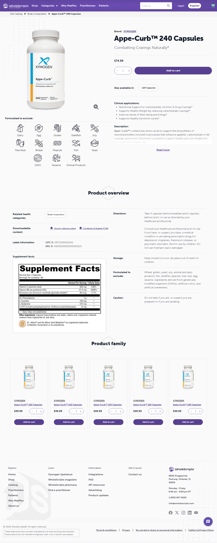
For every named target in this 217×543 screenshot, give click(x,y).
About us (13, 505)
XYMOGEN (129, 31)
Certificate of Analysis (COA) (95, 228)
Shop (35, 5)
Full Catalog (16, 14)
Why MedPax (69, 5)
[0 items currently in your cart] (213, 6)
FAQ (90, 479)
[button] (32, 411)
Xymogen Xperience (60, 474)
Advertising (95, 490)
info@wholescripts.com (181, 503)
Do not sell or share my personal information (159, 530)
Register (195, 5)
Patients (103, 5)
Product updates (98, 495)
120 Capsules (149, 87)
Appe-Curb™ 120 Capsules (28, 404)
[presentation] (169, 6)
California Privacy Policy (201, 530)
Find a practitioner (59, 490)
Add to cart (173, 70)
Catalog (13, 484)
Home (12, 474)
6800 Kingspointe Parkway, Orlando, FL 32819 (180, 479)
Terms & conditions (106, 530)
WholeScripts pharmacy (62, 484)
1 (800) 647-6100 (177, 497)
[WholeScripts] (16, 6)
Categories (48, 5)
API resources (96, 484)
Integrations (95, 474)
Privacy (126, 530)
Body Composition (37, 14)
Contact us (135, 474)
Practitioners (87, 5)
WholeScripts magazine (62, 479)
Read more (163, 149)
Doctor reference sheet (65, 228)
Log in (181, 5)
